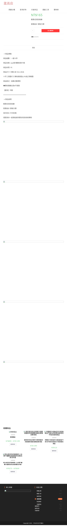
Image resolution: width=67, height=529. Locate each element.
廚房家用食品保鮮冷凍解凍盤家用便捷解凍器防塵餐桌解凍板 (33, 441)
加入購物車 (50, 30)
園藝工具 (39, 493)
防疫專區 (39, 501)
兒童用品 (39, 504)
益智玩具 (37, 508)
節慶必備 (39, 491)
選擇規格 (13, 444)
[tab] (33, 47)
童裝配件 (37, 506)
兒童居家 (37, 510)
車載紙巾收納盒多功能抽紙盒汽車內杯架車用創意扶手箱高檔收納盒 (54, 441)
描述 (33, 48)
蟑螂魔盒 (12, 437)
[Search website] (63, 9)
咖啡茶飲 (39, 496)
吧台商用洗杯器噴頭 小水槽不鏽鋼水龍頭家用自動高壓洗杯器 (12, 463)
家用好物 (36, 37)
